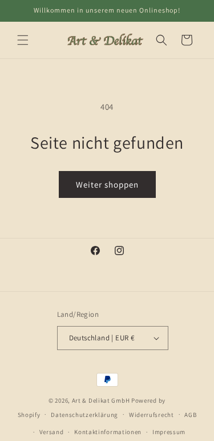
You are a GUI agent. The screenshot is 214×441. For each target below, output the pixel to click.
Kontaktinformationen (108, 432)
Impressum (168, 432)
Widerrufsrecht (151, 415)
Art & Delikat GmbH (101, 400)
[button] (22, 40)
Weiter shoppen (107, 184)
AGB (190, 415)
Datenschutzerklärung (84, 415)
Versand (51, 432)
